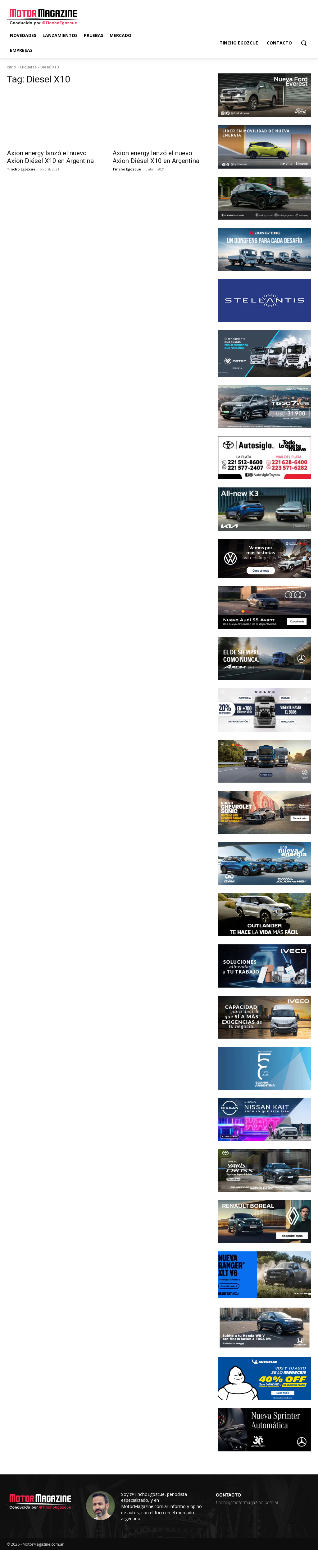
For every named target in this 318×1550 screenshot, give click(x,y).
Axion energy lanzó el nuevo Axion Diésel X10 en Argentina (50, 157)
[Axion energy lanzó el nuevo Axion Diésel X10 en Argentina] (53, 118)
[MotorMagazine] (43, 17)
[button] (303, 42)
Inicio (11, 67)
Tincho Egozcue (21, 169)
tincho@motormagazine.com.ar (247, 1502)
